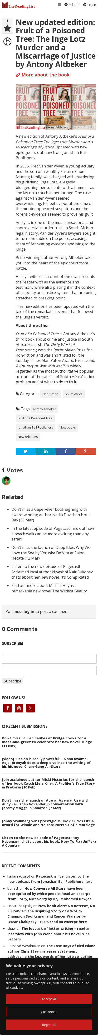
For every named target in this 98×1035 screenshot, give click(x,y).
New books (68, 427)
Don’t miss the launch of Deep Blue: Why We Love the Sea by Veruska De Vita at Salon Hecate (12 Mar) (50, 553)
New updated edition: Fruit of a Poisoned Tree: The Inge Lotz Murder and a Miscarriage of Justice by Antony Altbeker (56, 43)
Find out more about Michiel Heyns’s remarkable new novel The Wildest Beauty (49, 588)
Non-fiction (50, 394)
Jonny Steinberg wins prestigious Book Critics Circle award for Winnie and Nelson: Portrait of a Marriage (48, 822)
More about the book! (45, 74)
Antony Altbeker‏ (44, 409)
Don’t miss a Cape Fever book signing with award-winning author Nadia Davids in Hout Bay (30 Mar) (50, 515)
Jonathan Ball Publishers (35, 427)
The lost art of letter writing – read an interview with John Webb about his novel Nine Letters (48, 933)
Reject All (49, 1024)
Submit (74, 4)
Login (91, 4)
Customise (49, 1012)
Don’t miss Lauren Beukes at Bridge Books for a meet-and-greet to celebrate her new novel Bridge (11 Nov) (47, 742)
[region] (49, 996)
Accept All (49, 999)
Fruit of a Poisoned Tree (35, 418)
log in (29, 611)
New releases (28, 436)
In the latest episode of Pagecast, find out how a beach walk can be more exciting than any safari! (52, 534)
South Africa (74, 394)
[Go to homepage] (18, 5)
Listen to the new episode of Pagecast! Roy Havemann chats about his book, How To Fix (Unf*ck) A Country (49, 841)
